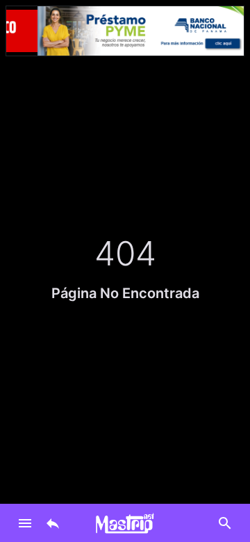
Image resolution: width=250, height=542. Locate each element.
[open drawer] (25, 523)
